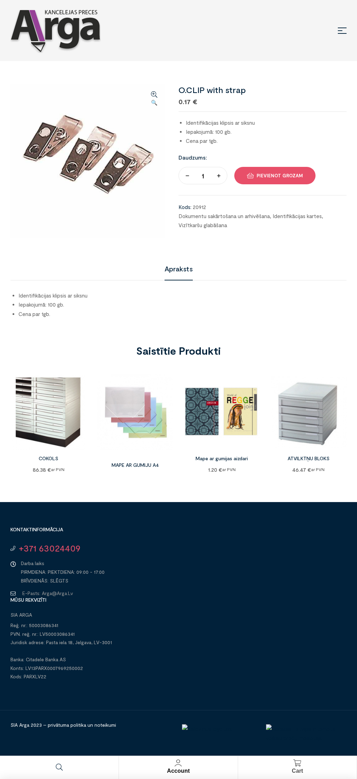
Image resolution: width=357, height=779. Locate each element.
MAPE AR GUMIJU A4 (135, 465)
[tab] (179, 268)
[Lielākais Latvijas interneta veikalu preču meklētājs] (304, 738)
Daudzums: (192, 157)
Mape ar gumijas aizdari (222, 458)
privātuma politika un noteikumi (82, 725)
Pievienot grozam (280, 175)
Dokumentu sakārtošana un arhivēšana (224, 216)
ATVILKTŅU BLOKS (308, 458)
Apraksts (179, 268)
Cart (297, 771)
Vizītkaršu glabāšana (202, 225)
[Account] (178, 762)
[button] (154, 99)
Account (178, 771)
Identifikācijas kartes (297, 216)
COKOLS (48, 458)
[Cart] (297, 762)
